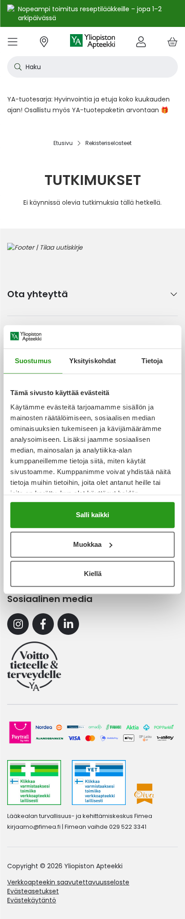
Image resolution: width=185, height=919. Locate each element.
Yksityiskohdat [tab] (92, 361)
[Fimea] (34, 782)
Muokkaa (87, 544)
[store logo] (92, 41)
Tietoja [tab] (152, 361)
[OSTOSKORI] (172, 41)
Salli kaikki (92, 515)
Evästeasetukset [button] (33, 891)
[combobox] (92, 67)
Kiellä (92, 573)
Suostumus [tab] (33, 361)
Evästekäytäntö (31, 900)
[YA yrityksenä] (34, 666)
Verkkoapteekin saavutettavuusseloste (68, 882)
